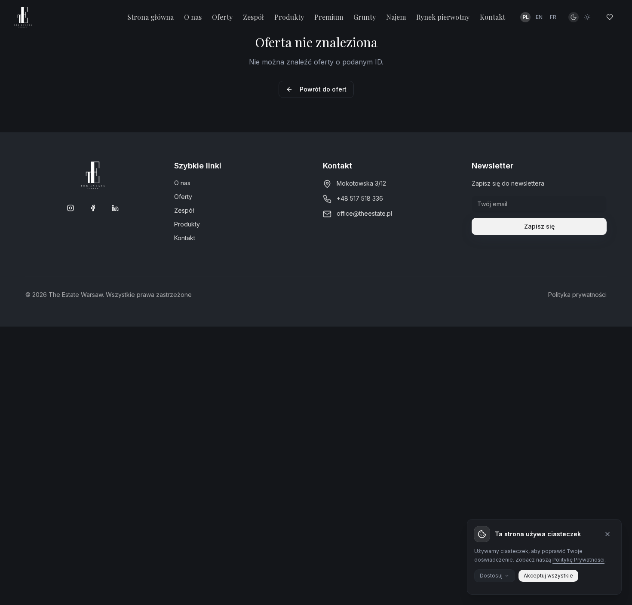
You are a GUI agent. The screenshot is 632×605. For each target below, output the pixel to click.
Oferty (222, 16)
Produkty (289, 16)
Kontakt (492, 16)
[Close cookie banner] (607, 534)
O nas (193, 16)
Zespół (253, 16)
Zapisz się (539, 226)
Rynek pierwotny (442, 16)
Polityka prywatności (577, 294)
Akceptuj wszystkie (548, 575)
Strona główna (150, 16)
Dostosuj (491, 575)
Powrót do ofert (323, 89)
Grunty (364, 16)
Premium (328, 16)
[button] (539, 17)
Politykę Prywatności (578, 559)
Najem (396, 16)
